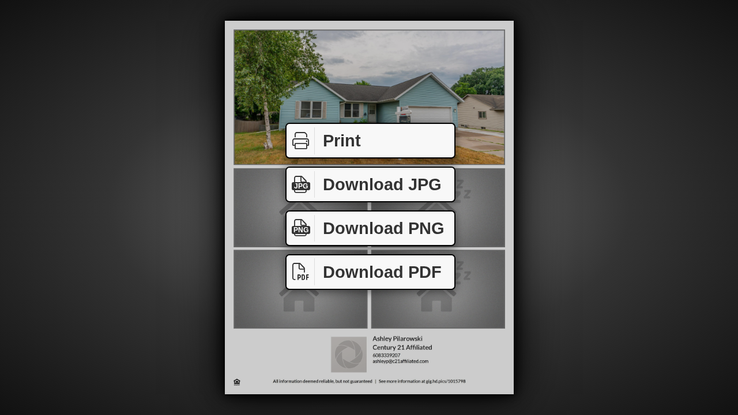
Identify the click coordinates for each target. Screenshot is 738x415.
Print (342, 140)
